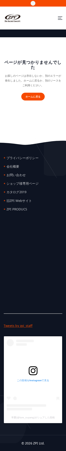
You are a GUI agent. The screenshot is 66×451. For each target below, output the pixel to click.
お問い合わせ (16, 175)
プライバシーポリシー (23, 158)
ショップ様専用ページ (23, 183)
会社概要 (13, 166)
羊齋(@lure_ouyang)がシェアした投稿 (33, 417)
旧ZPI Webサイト (19, 201)
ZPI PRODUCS (17, 209)
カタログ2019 (16, 192)
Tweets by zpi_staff (18, 326)
